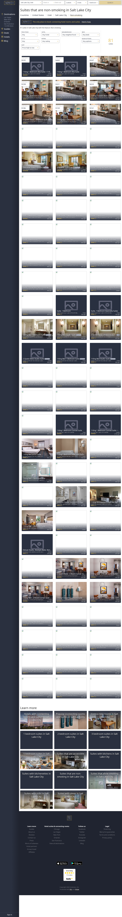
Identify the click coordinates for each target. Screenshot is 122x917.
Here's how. (86, 22)
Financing (107, 829)
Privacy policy (107, 838)
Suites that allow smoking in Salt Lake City (104, 775)
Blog (82, 843)
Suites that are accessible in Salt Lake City (70, 755)
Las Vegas (7, 17)
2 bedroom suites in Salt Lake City (70, 735)
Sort (22, 45)
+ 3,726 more (8, 26)
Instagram (82, 838)
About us (31, 832)
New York (7, 19)
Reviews (32, 835)
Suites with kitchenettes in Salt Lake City (36, 775)
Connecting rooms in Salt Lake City (104, 715)
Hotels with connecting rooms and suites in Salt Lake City (36, 717)
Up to (23, 38)
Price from (24, 32)
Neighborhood (66, 32)
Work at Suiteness (31, 843)
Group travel (31, 849)
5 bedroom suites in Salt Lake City (36, 755)
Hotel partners (31, 846)
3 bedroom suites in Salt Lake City (105, 735)
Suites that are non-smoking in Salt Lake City (70, 775)
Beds (83, 32)
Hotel (43, 32)
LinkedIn (82, 841)
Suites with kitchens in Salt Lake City (104, 755)
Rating (44, 38)
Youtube (82, 835)
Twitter (82, 832)
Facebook (82, 829)
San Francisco (9, 24)
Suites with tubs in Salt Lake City (36, 795)
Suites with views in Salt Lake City (70, 795)
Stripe (77, 889)
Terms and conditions (107, 835)
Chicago (57, 829)
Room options (87, 40)
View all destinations (56, 843)
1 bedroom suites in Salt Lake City (36, 735)
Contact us (32, 838)
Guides (31, 829)
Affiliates (32, 852)
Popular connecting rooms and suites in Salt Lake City (70, 715)
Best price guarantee (107, 832)
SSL (71, 889)
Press (32, 841)
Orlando (7, 22)
